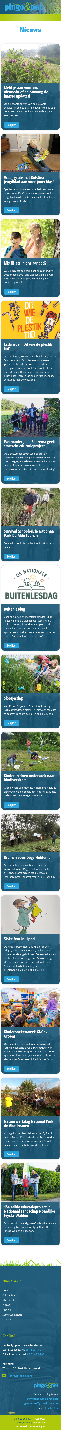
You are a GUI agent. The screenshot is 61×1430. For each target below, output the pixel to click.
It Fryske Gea (51, 1407)
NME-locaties (9, 1299)
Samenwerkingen (12, 1314)
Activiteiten (8, 1295)
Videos (6, 1304)
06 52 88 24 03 (35, 1354)
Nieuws (6, 1309)
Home (5, 1290)
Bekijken (11, 125)
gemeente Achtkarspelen (42, 1398)
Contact (6, 1319)
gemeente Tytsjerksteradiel (41, 1403)
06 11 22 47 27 (34, 1349)
